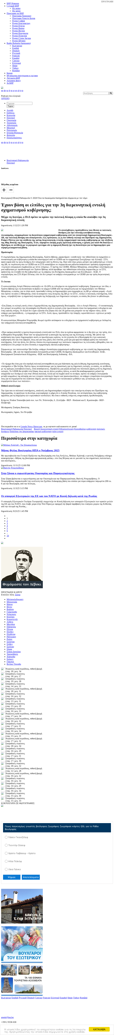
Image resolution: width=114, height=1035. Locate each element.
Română (16, 70)
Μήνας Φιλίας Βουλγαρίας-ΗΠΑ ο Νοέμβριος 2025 (30, 450)
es (12, 90)
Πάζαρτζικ (11, 627)
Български (17, 46)
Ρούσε (9, 639)
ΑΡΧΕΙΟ (5, 98)
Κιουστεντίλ (12, 619)
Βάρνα (10, 604)
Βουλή (37, 429)
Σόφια (9, 649)
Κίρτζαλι (10, 617)
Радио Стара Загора (21, 38)
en (2, 90)
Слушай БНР (13, 6)
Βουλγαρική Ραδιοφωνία (18, 160)
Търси (10, 106)
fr (9, 90)
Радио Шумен (18, 41)
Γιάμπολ (10, 661)
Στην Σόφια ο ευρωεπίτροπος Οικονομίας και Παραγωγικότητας (38, 473)
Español (15, 58)
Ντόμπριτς (11, 614)
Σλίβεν (10, 644)
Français (16, 55)
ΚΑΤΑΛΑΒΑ (99, 1029)
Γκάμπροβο (12, 612)
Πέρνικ (10, 629)
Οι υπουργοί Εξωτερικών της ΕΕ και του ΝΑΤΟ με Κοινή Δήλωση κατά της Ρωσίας (49, 496)
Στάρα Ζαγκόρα (14, 651)
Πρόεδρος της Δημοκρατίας (22, 431)
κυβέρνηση (91, 429)
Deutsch (15, 51)
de (5, 90)
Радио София (18, 21)
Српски (15, 60)
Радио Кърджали (20, 33)
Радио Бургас (18, 26)
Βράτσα (10, 609)
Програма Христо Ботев (23, 18)
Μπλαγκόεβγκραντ (15, 599)
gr (16, 90)
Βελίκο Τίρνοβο (14, 664)
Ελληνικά (16, 63)
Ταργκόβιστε (12, 654)
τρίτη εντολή (57, 431)
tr (20, 90)
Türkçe (15, 68)
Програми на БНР (15, 13)
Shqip (14, 65)
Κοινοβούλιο (80, 429)
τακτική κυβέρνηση (43, 431)
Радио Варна (18, 28)
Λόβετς (10, 622)
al (18, 90)
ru (7, 90)
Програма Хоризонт (21, 16)
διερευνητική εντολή (49, 429)
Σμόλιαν (10, 647)
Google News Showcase (31, 426)
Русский (16, 53)
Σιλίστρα (10, 642)
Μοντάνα (11, 624)
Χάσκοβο (11, 656)
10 (8, 536)
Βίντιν (9, 607)
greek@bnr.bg (7, 1017)
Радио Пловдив (19, 36)
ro (22, 90)
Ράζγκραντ (11, 637)
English (15, 48)
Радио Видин (18, 31)
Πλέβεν (10, 632)
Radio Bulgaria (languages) (19, 43)
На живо (16, 8)
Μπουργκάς (12, 602)
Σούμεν (10, 659)
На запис (16, 11)
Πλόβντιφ (11, 634)
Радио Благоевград (21, 23)
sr (14, 90)
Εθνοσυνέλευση (66, 429)
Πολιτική (11, 163)
